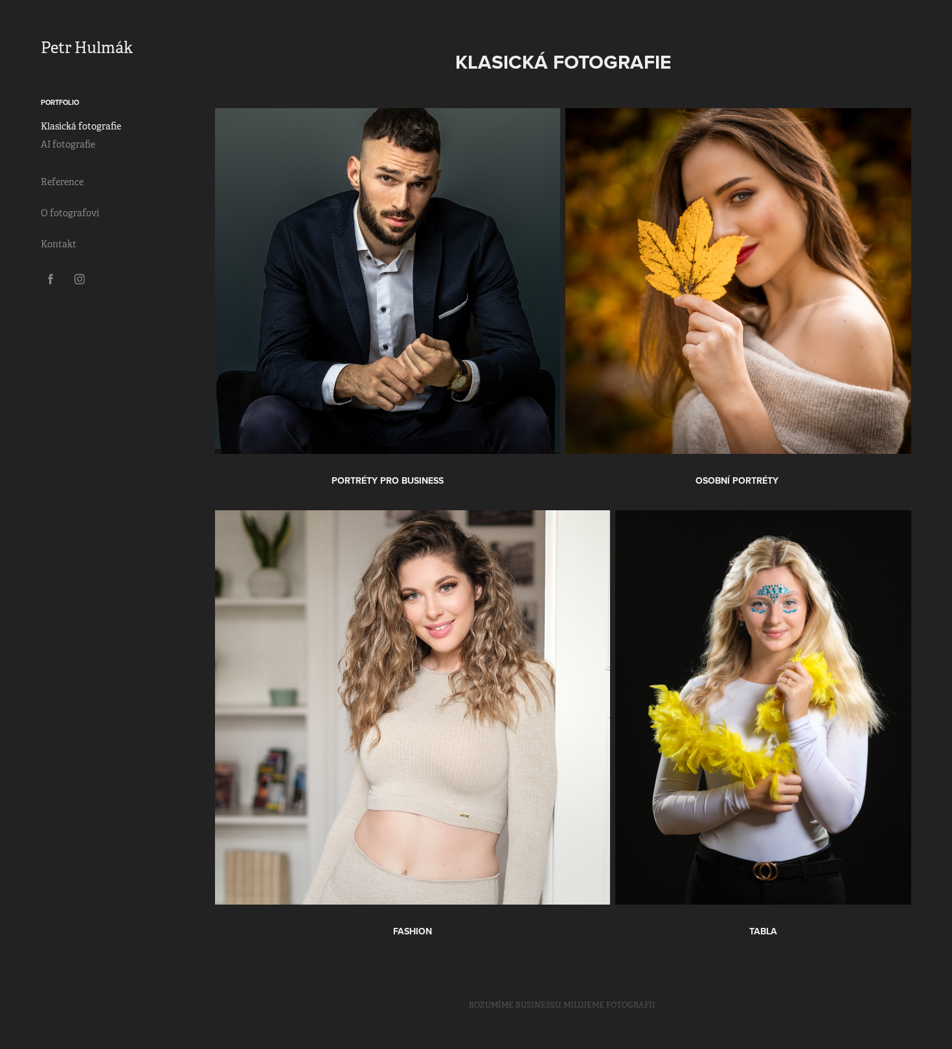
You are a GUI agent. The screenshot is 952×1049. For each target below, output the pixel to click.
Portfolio (60, 102)
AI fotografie (68, 144)
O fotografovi (70, 213)
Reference (62, 182)
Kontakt (58, 244)
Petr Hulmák (87, 48)
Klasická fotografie (81, 126)
